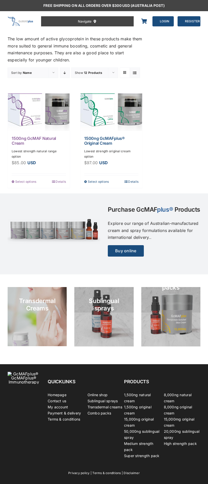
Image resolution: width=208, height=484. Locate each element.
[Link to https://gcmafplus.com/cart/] (144, 21)
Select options (25, 181)
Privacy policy (79, 473)
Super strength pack (142, 456)
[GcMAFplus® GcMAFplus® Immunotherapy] (24, 373)
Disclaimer (132, 473)
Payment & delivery (64, 413)
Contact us (57, 401)
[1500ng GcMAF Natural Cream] (39, 112)
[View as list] (135, 73)
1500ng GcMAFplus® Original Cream (104, 141)
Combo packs (99, 413)
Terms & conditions (64, 419)
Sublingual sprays (103, 401)
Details (61, 181)
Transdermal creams (105, 407)
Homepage (57, 395)
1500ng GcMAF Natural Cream (34, 141)
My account (58, 407)
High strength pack (180, 443)
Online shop (98, 395)
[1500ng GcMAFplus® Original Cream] (111, 112)
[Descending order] (65, 73)
